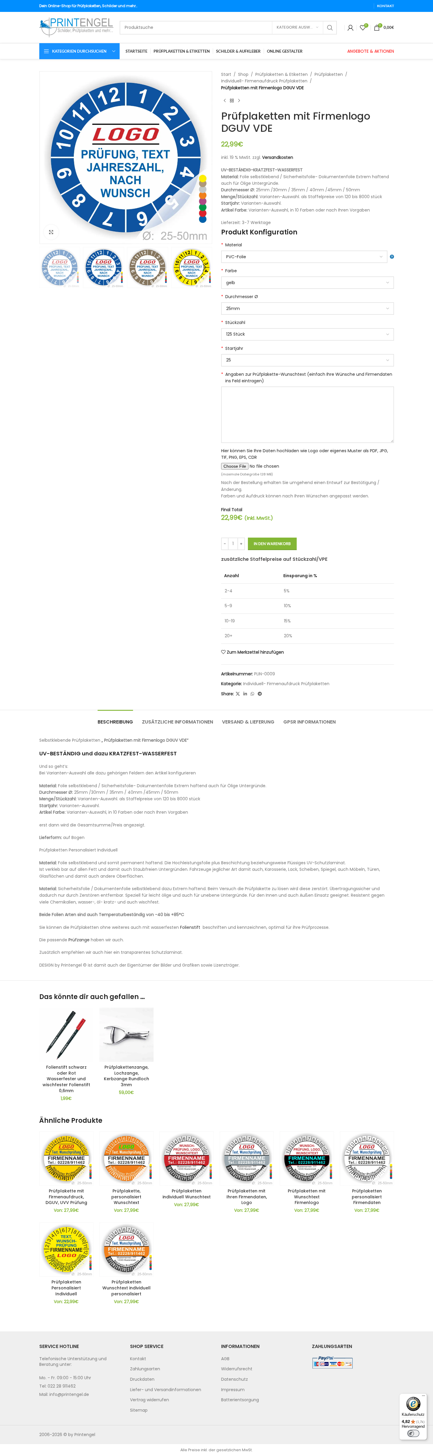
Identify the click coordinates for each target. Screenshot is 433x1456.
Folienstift (190, 927)
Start (226, 74)
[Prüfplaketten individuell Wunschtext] (187, 1158)
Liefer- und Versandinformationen (165, 1390)
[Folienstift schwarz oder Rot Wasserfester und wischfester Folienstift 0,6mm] (66, 1035)
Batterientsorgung (240, 1400)
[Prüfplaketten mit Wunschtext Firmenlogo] (307, 1158)
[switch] (413, 1433)
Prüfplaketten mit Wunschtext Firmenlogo (307, 1196)
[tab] (115, 719)
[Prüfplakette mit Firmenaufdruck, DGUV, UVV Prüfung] (66, 1158)
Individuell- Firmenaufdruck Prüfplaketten (264, 81)
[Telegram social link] (260, 694)
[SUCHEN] (330, 28)
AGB (225, 1359)
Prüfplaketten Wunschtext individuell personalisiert (126, 1288)
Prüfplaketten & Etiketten (281, 74)
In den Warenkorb (272, 544)
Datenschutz (234, 1379)
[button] (46, 267)
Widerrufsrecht (236, 1369)
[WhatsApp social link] (252, 694)
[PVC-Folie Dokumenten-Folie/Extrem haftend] (307, 257)
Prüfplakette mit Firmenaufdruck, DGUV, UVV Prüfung (66, 1196)
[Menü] (423, 1397)
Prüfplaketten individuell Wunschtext (186, 1194)
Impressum (233, 1390)
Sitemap (139, 1410)
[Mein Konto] (351, 28)
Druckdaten (142, 1379)
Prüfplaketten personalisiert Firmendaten (367, 1196)
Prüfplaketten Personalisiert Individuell (66, 1288)
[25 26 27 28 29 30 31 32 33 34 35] (307, 360)
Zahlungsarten (145, 1369)
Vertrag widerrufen (149, 1400)
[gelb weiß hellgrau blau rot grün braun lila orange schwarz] (307, 282)
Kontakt (138, 1359)
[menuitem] (171, 1359)
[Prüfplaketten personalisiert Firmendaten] (367, 1158)
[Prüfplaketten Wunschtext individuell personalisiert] (126, 1249)
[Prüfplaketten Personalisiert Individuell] (66, 1249)
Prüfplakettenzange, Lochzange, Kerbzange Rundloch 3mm (126, 1076)
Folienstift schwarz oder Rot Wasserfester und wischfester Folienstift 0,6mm (66, 1078)
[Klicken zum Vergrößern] (51, 232)
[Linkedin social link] (245, 694)
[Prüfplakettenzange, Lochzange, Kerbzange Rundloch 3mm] (126, 1035)
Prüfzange (79, 940)
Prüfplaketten (329, 74)
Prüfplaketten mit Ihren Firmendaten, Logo (246, 1196)
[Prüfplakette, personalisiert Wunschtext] (126, 1158)
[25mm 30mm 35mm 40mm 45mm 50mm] (307, 308)
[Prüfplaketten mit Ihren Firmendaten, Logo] (247, 1158)
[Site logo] (76, 27)
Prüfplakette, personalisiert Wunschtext (126, 1196)
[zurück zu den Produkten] (231, 100)
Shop (243, 74)
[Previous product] (224, 100)
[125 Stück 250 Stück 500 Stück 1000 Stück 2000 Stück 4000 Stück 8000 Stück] (307, 334)
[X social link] (238, 694)
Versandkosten (277, 157)
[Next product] (239, 100)
